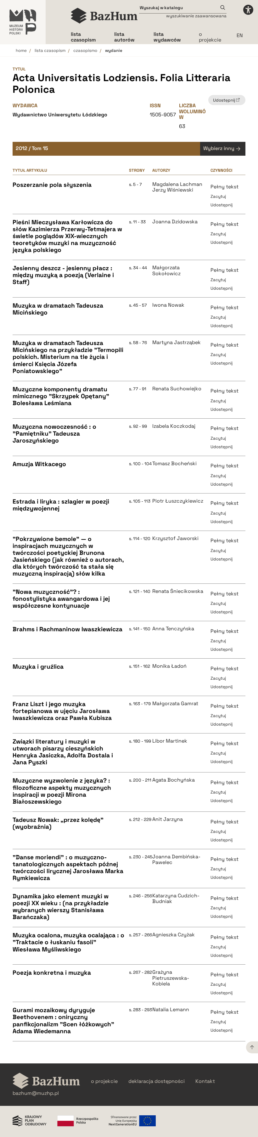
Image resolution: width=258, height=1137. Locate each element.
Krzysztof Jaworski (175, 538)
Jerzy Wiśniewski (172, 190)
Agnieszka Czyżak (173, 935)
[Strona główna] (104, 15)
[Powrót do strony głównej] (46, 1081)
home (21, 50)
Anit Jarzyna (167, 819)
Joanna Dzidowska (175, 222)
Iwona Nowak (168, 305)
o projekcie (210, 37)
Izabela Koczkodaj (173, 426)
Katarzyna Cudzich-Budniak (175, 899)
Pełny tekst (224, 186)
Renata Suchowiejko (176, 389)
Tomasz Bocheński (174, 463)
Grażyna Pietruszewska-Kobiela (170, 978)
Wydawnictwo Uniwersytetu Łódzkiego (60, 114)
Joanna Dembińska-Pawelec (176, 860)
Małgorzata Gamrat (175, 703)
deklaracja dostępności (156, 1081)
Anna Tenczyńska (173, 629)
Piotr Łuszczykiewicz (177, 501)
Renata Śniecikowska (177, 591)
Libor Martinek (169, 741)
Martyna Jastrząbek (176, 342)
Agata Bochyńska (173, 780)
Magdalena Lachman (177, 184)
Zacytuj (218, 196)
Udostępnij (221, 205)
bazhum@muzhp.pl (36, 1093)
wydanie (113, 50)
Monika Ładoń (169, 666)
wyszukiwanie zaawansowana (196, 16)
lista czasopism (50, 50)
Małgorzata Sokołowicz (166, 270)
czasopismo (85, 50)
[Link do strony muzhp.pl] (23, 22)
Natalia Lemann (170, 1009)
